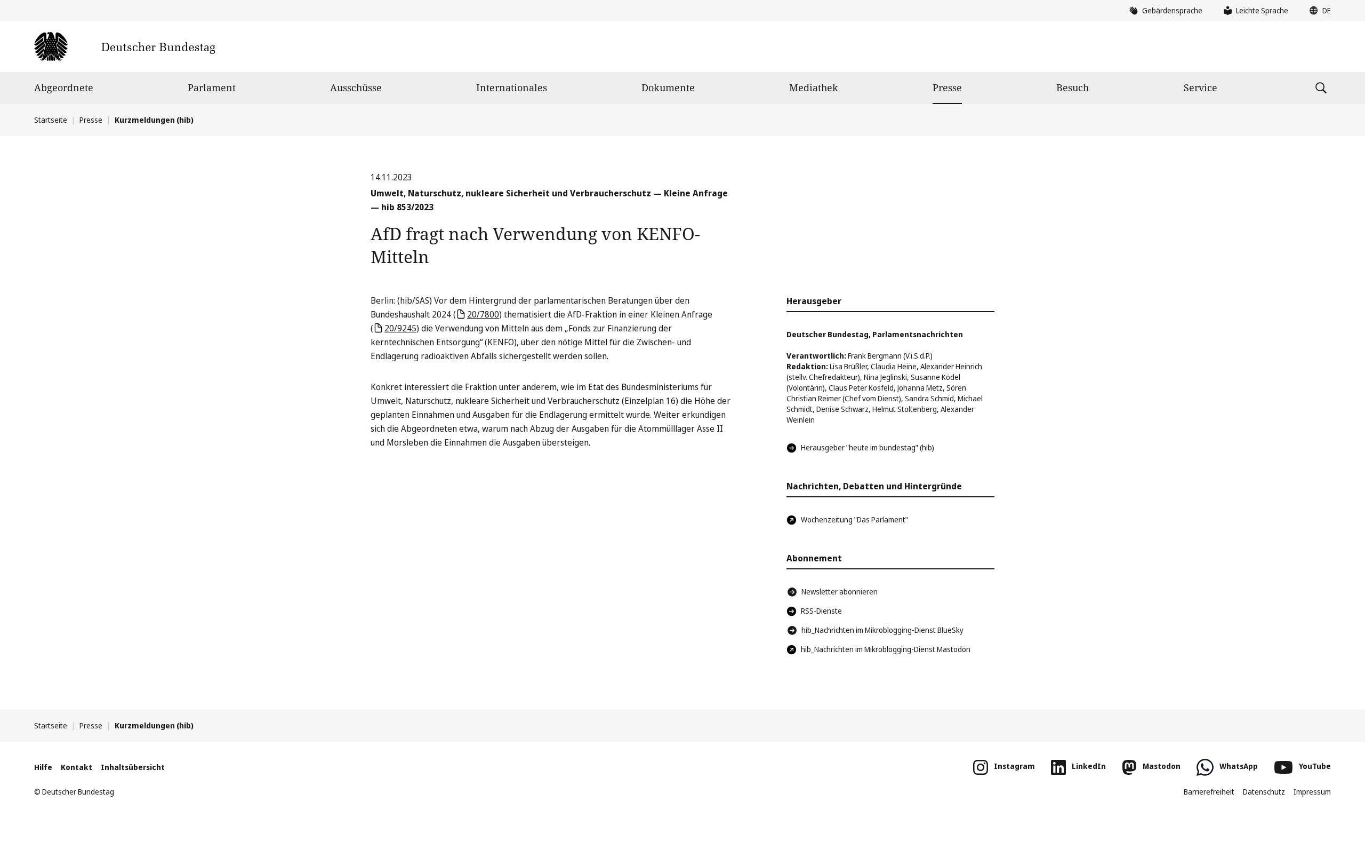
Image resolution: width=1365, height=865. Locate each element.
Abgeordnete (63, 87)
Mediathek (813, 87)
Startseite (50, 120)
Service (1200, 87)
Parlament (212, 87)
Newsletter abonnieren (839, 591)
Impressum (1312, 792)
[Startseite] (124, 46)
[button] (1317, 10)
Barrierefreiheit (1209, 792)
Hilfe (43, 767)
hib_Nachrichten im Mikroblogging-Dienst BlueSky (882, 630)
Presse (947, 87)
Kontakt (76, 767)
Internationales (511, 87)
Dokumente (668, 87)
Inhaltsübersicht (133, 767)
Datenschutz (1264, 792)
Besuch (1072, 87)
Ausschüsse (356, 87)
